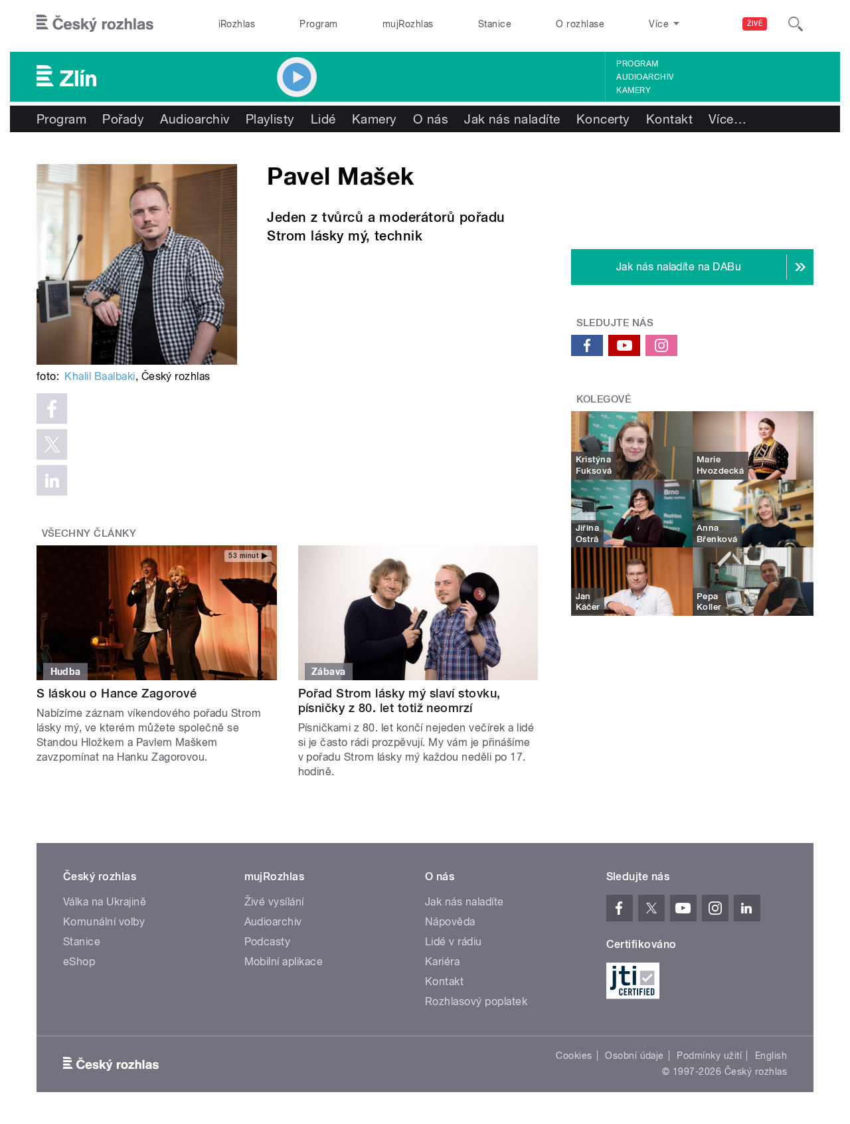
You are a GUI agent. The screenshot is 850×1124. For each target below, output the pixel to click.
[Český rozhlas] (95, 24)
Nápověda (450, 921)
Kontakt (669, 119)
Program (318, 24)
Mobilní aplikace (283, 961)
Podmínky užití (709, 1055)
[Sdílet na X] (52, 444)
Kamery (633, 90)
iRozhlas (237, 24)
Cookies (574, 1055)
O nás (430, 119)
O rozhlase (580, 24)
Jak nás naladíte (512, 119)
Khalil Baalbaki (99, 376)
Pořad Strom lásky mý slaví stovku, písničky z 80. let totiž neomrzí (399, 700)
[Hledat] (795, 24)
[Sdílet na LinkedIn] (52, 480)
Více (727, 119)
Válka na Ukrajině (104, 901)
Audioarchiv (644, 77)
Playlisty (270, 119)
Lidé (323, 119)
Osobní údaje (634, 1055)
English (771, 1055)
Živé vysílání (274, 901)
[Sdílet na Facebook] (52, 408)
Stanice (494, 24)
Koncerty (603, 119)
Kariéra (442, 961)
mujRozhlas (408, 24)
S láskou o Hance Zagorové (117, 693)
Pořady (123, 119)
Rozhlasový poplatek (476, 1001)
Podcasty (267, 941)
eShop (79, 961)
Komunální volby (104, 921)
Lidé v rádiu (453, 941)
